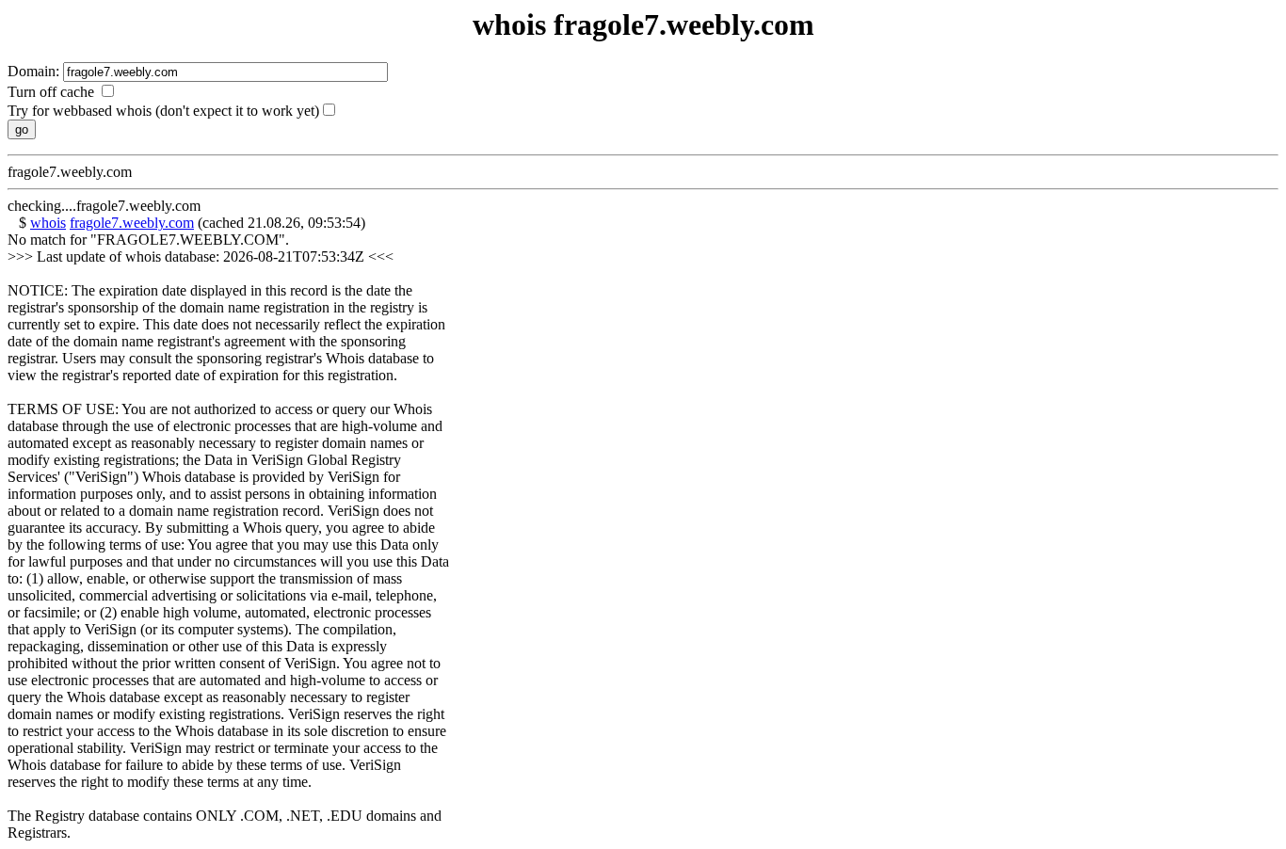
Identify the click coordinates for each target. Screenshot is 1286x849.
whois (48, 223)
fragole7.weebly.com (132, 223)
